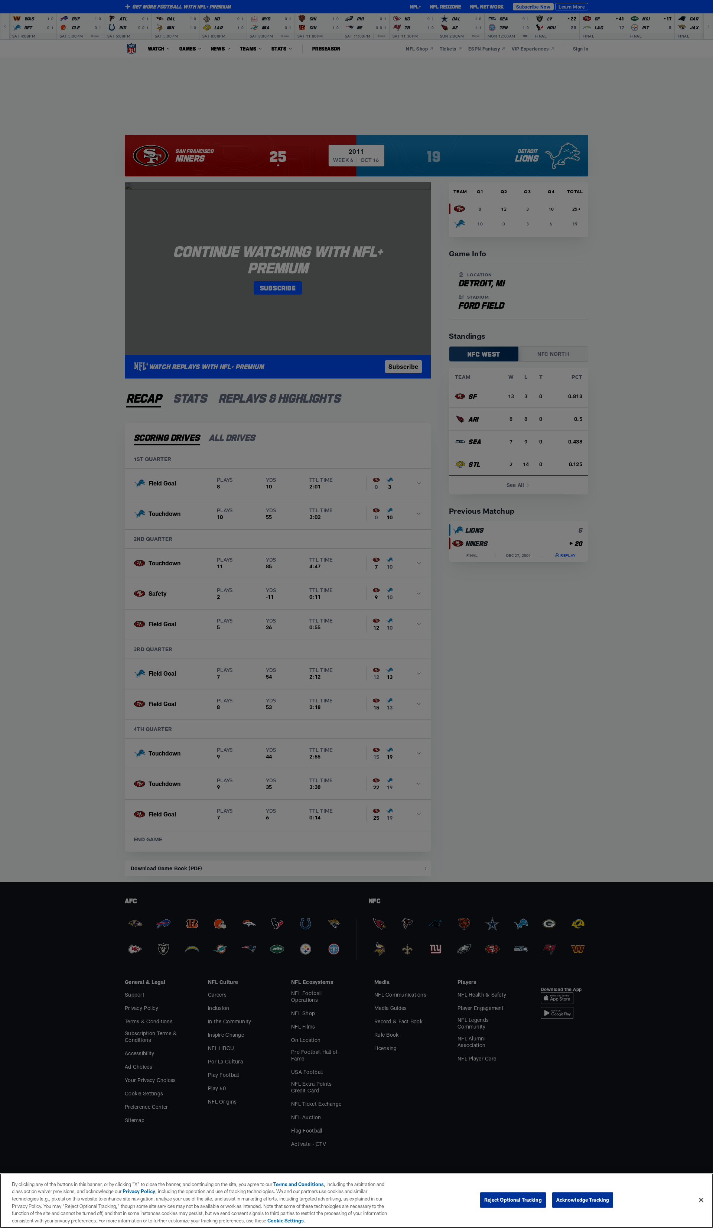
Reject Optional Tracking (513, 1200)
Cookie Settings (285, 1220)
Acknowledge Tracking (582, 1200)
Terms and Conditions (298, 1184)
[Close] (701, 1200)
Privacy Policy (139, 1191)
